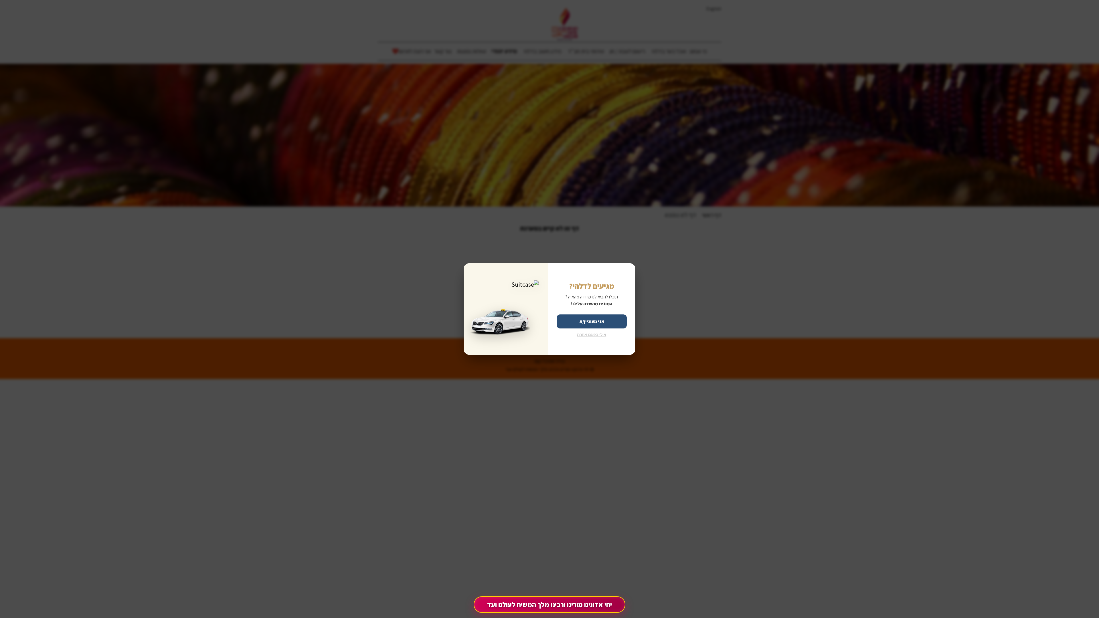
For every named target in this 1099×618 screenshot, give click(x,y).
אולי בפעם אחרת (591, 334)
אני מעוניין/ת (591, 321)
